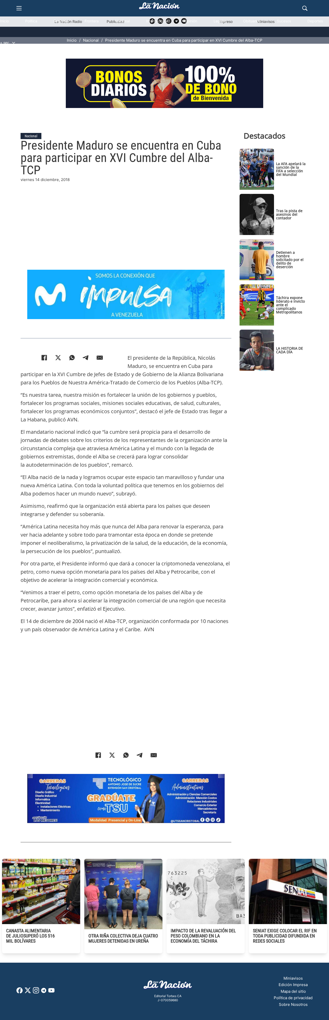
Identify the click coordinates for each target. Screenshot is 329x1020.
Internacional (157, 21)
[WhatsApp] (72, 358)
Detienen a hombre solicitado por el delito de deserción (290, 259)
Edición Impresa (293, 984)
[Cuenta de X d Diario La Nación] (28, 992)
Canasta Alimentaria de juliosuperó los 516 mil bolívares (30, 936)
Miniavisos (293, 978)
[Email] (100, 358)
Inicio (4, 21)
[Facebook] (44, 358)
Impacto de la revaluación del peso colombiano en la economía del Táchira (203, 936)
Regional (61, 21)
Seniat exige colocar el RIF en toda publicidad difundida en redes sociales (285, 936)
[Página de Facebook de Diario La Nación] (19, 991)
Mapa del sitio (293, 991)
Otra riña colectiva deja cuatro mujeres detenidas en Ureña (123, 938)
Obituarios (251, 21)
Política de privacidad (293, 997)
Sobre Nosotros (293, 1004)
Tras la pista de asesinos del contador (289, 214)
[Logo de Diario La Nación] (168, 986)
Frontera (92, 21)
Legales (220, 21)
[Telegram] (86, 358)
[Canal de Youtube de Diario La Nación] (51, 992)
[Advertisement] (125, 219)
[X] (58, 358)
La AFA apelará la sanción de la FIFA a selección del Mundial (291, 169)
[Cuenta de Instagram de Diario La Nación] (36, 992)
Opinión (190, 21)
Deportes (315, 21)
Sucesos (284, 21)
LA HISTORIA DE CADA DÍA (289, 350)
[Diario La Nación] (159, 7)
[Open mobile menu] (19, 8)
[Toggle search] (305, 8)
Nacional (122, 21)
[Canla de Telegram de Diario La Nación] (43, 991)
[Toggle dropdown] (13, 42)
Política (31, 21)
